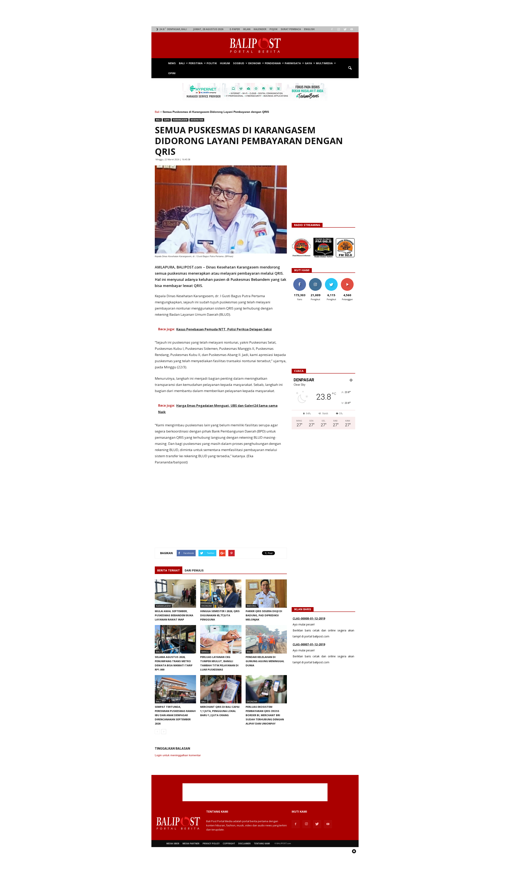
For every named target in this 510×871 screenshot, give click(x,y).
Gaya (308, 63)
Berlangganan (348, 279)
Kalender (260, 29)
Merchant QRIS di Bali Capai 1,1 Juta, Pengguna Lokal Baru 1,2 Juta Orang (219, 711)
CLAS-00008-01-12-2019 (309, 618)
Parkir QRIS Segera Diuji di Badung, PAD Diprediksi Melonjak (264, 615)
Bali (182, 63)
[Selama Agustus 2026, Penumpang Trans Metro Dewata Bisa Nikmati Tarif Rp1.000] (175, 639)
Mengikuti (315, 279)
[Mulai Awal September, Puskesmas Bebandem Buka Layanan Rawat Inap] (175, 593)
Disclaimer (244, 843)
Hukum (225, 63)
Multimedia (324, 63)
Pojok (274, 29)
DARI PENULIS (194, 570)
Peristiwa (196, 63)
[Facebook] (332, 29)
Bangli (205, 651)
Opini (172, 73)
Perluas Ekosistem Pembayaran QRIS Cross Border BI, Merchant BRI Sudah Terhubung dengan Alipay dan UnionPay (265, 715)
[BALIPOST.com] (255, 45)
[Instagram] (338, 29)
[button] (350, 68)
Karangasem (180, 119)
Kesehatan (197, 119)
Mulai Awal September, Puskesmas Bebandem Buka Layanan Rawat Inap (174, 615)
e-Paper (235, 29)
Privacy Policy (211, 843)
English (309, 29)
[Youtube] (352, 29)
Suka (299, 279)
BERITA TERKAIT (168, 570)
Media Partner (190, 843)
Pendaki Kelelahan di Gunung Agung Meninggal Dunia (265, 661)
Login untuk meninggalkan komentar (178, 755)
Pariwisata (293, 63)
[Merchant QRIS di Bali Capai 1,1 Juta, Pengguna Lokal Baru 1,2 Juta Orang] (220, 689)
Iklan (246, 29)
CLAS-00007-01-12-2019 (309, 644)
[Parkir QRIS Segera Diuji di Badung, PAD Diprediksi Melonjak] (266, 593)
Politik (212, 63)
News (172, 63)
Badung (251, 605)
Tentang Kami (262, 843)
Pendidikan (273, 63)
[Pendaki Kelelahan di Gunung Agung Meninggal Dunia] (266, 639)
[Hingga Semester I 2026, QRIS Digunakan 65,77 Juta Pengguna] (220, 593)
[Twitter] (345, 29)
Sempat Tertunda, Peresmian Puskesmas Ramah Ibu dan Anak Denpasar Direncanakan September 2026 (175, 715)
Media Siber (172, 843)
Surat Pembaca (291, 29)
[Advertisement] (255, 13)
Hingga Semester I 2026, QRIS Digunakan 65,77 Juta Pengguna (220, 615)
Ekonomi (254, 63)
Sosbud (238, 63)
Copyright (229, 843)
